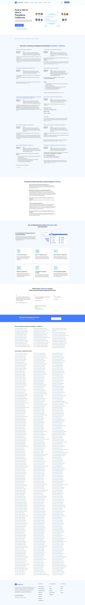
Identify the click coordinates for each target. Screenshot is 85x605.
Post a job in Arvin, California (56, 417)
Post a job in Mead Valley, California (58, 445)
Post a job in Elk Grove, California (20, 413)
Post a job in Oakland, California (20, 369)
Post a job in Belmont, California (57, 356)
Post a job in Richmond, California (20, 463)
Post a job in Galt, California (38, 568)
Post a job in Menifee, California (20, 493)
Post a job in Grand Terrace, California (58, 573)
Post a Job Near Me (41, 586)
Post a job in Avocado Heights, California (59, 506)
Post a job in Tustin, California (19, 529)
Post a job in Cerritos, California (39, 417)
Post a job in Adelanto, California (39, 506)
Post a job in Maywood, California (57, 354)
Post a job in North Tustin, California (58, 380)
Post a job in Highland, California (39, 389)
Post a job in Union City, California (20, 550)
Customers (45, 2)
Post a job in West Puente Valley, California (59, 395)
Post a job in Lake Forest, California (20, 511)
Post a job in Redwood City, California (21, 509)
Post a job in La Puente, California (39, 473)
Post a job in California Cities (23, 351)
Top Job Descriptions (41, 590)
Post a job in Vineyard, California (39, 562)
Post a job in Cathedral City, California (40, 392)
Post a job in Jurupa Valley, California (21, 464)
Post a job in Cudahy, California (57, 399)
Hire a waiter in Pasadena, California (21, 337)
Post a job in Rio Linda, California (57, 520)
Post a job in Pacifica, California (39, 476)
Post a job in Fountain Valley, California (40, 390)
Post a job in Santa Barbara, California (21, 399)
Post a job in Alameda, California (20, 533)
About (49, 2)
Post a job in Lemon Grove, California (58, 357)
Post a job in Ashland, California (57, 393)
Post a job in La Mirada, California (39, 437)
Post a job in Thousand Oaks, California (21, 395)
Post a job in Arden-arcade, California (21, 485)
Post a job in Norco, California (57, 363)
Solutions (36, 2)
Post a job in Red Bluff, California (57, 460)
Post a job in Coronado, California (57, 390)
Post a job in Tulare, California (19, 571)
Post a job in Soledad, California (57, 368)
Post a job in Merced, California (20, 428)
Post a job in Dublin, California (20, 574)
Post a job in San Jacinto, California (39, 422)
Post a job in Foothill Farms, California (40, 514)
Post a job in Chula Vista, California (20, 389)
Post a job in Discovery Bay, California (58, 500)
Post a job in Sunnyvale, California (20, 422)
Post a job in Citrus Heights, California (21, 506)
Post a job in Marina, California (57, 407)
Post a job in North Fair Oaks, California (58, 538)
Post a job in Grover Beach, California (58, 553)
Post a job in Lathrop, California (57, 381)
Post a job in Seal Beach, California (58, 387)
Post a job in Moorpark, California (39, 485)
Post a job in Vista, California (19, 482)
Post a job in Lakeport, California (57, 472)
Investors (61, 592)
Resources (40, 2)
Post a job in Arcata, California (38, 503)
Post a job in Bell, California (38, 493)
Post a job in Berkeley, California (20, 442)
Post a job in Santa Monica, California (21, 503)
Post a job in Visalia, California (20, 392)
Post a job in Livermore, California (20, 500)
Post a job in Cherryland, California (58, 493)
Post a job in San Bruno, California (39, 458)
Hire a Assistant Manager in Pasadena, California (23, 346)
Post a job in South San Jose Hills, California (59, 431)
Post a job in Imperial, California (57, 464)
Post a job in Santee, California (39, 381)
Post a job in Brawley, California (57, 365)
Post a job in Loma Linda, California (58, 383)
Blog (50, 586)
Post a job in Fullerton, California (20, 437)
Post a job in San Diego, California (20, 356)
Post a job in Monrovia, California (39, 487)
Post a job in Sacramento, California (21, 359)
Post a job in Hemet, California (20, 408)
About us (61, 586)
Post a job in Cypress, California (39, 428)
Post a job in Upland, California (20, 538)
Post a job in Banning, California (39, 529)
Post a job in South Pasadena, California (58, 372)
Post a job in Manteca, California (20, 478)
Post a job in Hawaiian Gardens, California (59, 541)
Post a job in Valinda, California (57, 374)
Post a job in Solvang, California (57, 491)
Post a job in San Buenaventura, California (21, 466)
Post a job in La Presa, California (39, 481)
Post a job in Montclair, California (39, 469)
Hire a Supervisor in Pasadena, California (40, 328)
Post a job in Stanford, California (57, 512)
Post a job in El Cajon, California (20, 479)
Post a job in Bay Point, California (57, 375)
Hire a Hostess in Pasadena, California (40, 331)
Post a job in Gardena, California (39, 375)
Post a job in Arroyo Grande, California (40, 398)
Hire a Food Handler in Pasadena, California (59, 328)
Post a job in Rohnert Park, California (39, 455)
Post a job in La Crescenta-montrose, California (60, 452)
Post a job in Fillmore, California (57, 503)
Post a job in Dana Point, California (39, 518)
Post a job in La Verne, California (39, 524)
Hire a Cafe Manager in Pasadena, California (41, 340)
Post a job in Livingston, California (57, 535)
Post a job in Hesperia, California (20, 490)
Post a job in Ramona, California (57, 437)
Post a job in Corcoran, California (57, 408)
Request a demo (56, 318)
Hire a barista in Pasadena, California (21, 328)
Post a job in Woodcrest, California (58, 476)
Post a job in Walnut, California (38, 553)
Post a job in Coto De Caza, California (58, 530)
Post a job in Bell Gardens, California (39, 461)
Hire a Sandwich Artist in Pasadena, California (59, 343)
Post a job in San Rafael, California (39, 380)
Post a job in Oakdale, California (57, 398)
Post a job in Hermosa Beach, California (58, 455)
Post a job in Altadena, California (39, 448)
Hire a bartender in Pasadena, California (21, 331)
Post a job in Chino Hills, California (20, 520)
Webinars (50, 590)
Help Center (51, 594)
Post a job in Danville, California (39, 451)
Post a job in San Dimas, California (39, 517)
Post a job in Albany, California (57, 448)
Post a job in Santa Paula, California (39, 542)
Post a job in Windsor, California (57, 353)
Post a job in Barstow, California (39, 538)
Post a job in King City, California (57, 508)
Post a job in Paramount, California (39, 401)
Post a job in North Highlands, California (40, 431)
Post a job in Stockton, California (20, 372)
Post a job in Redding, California (20, 443)
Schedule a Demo (19, 25)
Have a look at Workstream (41, 206)
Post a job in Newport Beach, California (21, 515)
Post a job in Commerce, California (58, 571)
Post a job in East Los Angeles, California (21, 446)
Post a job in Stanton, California (39, 479)
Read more (19, 62)
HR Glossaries (40, 592)
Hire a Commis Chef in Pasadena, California (41, 343)
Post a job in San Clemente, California (40, 354)
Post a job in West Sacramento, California (40, 404)
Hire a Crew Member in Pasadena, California (41, 346)
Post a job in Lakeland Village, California (58, 567)
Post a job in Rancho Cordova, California (21, 547)
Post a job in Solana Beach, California (58, 564)
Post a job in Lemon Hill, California (57, 542)
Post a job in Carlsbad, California (20, 454)
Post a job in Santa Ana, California (20, 381)
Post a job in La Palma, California (57, 521)
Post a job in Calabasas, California (57, 389)
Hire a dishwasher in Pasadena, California (21, 340)
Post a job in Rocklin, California (20, 562)
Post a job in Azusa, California (38, 416)
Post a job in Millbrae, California (57, 416)
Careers (61, 588)
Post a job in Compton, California (20, 491)
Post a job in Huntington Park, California (40, 384)
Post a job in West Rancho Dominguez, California (60, 402)
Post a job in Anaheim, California (20, 377)
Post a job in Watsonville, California (20, 535)
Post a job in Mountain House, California (58, 515)
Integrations (40, 596)
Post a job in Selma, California (38, 449)
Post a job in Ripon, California (57, 494)
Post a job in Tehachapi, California (57, 532)
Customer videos (52, 592)
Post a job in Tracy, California (19, 487)
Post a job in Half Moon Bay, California (58, 392)
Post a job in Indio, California (19, 371)
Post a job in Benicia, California (39, 564)
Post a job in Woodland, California (39, 369)
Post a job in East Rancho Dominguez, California (60, 484)
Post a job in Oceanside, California (20, 411)
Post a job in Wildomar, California (39, 482)
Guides (50, 588)
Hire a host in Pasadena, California (20, 334)
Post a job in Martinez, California (39, 478)
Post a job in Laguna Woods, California (58, 511)
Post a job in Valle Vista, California (57, 479)
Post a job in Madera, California (20, 518)
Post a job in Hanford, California (20, 496)
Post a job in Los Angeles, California (21, 353)
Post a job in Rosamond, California (57, 440)
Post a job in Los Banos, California (39, 467)
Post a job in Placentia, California (39, 410)
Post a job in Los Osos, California (57, 497)
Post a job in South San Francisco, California (22, 564)
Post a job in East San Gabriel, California (58, 505)
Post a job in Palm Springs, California (40, 434)
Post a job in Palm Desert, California (39, 405)
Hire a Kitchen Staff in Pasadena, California (59, 340)
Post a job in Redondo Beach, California (21, 568)
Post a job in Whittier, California (20, 514)
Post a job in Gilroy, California (19, 448)
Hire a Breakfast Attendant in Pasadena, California (42, 337)
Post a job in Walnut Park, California (58, 499)
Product (32, 2)
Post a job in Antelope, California (39, 442)
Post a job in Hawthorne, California (20, 508)
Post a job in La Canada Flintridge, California (59, 442)
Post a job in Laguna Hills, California (39, 530)
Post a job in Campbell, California (39, 463)
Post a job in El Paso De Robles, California (21, 556)
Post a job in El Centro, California (20, 460)
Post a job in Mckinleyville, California (58, 487)
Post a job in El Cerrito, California (57, 369)
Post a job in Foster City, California (39, 508)
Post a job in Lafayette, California (57, 362)
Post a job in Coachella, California (39, 445)
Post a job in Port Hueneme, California (58, 419)
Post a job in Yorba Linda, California (20, 565)
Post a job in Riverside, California (20, 357)
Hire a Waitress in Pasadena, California (58, 346)
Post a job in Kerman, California (57, 529)
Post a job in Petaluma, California (20, 567)
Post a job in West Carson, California (58, 411)
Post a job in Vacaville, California (20, 484)
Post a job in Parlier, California (57, 517)
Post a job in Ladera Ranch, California (40, 541)
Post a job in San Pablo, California (39, 533)
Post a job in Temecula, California (20, 455)
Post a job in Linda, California (57, 457)
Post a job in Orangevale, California (39, 499)
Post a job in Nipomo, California (57, 473)
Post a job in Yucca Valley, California (58, 377)
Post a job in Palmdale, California (20, 420)
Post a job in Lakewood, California (20, 530)
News (61, 590)
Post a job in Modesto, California (20, 375)
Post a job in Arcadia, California (39, 383)
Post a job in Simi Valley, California (20, 440)
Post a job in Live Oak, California (57, 475)
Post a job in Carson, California (20, 499)
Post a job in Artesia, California (57, 490)
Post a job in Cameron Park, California (58, 446)
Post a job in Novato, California (39, 387)
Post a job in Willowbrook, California (58, 414)
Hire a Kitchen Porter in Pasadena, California (59, 338)
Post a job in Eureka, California (38, 452)
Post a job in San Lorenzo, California (58, 371)
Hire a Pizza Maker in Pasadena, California (59, 341)
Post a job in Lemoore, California (57, 359)
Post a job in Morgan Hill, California (39, 443)
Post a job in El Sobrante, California (58, 544)
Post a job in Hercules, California (57, 366)
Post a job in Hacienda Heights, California (40, 393)
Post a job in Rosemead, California (39, 399)
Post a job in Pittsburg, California (20, 553)
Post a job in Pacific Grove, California (58, 523)
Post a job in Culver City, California (39, 475)
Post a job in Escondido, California (20, 425)
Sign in (62, 2)
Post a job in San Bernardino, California (21, 393)
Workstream (45, 193)
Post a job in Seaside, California (20, 451)
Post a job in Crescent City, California (58, 481)
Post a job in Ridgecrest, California (39, 521)
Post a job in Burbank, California (20, 481)
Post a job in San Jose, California (20, 360)
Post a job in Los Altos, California (39, 550)
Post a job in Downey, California (20, 461)
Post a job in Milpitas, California (20, 517)
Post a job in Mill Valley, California (57, 539)
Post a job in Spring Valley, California (39, 527)
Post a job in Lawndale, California (39, 523)
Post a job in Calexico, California (39, 472)
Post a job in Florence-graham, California (40, 357)
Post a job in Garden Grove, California (21, 416)
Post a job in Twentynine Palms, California (59, 556)
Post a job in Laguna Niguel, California (21, 570)
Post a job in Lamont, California (57, 527)
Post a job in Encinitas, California (39, 362)
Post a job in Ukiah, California (38, 556)
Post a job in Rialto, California (19, 476)
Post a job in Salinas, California (20, 404)
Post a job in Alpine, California (57, 526)
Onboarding (40, 594)
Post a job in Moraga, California (57, 466)
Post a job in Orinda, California (57, 443)
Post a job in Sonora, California (39, 567)
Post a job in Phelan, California (57, 518)
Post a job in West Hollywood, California (40, 484)
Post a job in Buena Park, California (20, 524)
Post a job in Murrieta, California (20, 366)
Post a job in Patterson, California (57, 404)
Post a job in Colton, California (38, 396)
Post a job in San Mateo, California (20, 473)
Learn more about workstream (21, 28)
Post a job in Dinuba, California (57, 384)
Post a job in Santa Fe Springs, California (58, 469)
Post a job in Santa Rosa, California (20, 383)
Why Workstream (26, 2)
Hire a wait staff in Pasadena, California (58, 347)
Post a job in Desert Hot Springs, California (41, 454)
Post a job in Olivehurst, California (57, 562)
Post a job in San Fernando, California (58, 386)
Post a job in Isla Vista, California (39, 571)
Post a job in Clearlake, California (57, 502)
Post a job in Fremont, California (20, 390)
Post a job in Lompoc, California (39, 407)
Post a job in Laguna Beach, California (58, 405)
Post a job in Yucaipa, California (39, 402)
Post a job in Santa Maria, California (20, 434)
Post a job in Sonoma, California (39, 509)
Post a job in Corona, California (20, 417)
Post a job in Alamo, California (57, 524)
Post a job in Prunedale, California (57, 451)
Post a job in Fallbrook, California (39, 520)
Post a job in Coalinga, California (57, 496)
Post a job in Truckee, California (57, 574)
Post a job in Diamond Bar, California (39, 386)
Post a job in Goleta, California (38, 535)
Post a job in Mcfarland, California (57, 514)
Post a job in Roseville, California (20, 431)
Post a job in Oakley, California (39, 460)
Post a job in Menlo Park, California (39, 502)
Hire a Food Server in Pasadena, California (59, 334)
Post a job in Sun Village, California (58, 550)
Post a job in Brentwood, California (39, 356)
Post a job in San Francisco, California (21, 354)
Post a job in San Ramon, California (20, 544)
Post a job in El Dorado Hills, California (40, 446)
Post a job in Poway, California (38, 420)
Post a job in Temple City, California (39, 491)
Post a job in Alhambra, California (20, 521)
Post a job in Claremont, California (39, 488)
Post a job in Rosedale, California (57, 482)
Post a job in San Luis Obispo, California (40, 363)
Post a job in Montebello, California (39, 366)
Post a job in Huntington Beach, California (22, 402)
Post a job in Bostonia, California (57, 470)
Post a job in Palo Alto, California (20, 573)
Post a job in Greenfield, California (57, 467)
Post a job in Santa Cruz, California (20, 410)
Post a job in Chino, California (19, 494)
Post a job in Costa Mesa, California (20, 458)
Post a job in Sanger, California (39, 570)
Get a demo (67, 2)
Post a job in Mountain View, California (21, 523)
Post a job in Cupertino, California (39, 377)
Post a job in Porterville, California (20, 536)
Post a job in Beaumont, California (39, 411)
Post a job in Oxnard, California (20, 374)
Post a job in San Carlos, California (39, 547)
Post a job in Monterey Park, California (40, 374)
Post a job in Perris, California (19, 532)
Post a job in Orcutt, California (38, 539)
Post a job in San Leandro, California (21, 505)
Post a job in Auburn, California (39, 494)
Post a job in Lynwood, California (20, 559)
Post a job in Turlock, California (20, 469)
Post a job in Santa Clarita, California (21, 384)
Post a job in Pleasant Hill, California (39, 497)
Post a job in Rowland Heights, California (40, 414)
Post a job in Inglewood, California (20, 467)
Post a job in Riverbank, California (57, 378)
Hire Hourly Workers (41, 588)
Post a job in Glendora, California (39, 408)
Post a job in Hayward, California (20, 419)
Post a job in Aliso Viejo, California (39, 413)
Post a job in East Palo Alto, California (40, 559)
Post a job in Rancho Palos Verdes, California (41, 466)
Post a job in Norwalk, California (20, 475)
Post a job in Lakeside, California (57, 410)
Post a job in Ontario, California (20, 405)
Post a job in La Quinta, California (39, 464)
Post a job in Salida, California (57, 536)
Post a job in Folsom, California (20, 527)
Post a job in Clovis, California (20, 457)
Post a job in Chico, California (20, 449)
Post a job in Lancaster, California (20, 380)
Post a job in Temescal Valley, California (58, 360)
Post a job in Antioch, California (20, 386)
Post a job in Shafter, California (57, 422)
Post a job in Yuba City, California (20, 445)
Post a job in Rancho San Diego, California (59, 425)
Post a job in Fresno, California (20, 362)
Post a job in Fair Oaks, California (39, 532)
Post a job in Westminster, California (21, 502)
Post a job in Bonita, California (57, 559)
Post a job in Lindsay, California (57, 485)
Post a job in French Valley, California (40, 511)
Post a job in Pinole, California (57, 458)
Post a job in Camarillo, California (20, 541)
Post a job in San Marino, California (57, 568)
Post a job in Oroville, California (39, 419)
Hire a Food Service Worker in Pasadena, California (60, 335)
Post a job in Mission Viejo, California (21, 363)
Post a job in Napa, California (19, 512)
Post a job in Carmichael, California (39, 353)
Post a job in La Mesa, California (39, 378)
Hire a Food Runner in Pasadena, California (59, 332)
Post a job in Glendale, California (20, 401)
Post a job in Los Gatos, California (39, 544)
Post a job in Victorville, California (20, 378)
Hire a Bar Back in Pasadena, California (40, 334)
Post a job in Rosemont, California (57, 396)
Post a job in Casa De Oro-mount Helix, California (60, 449)
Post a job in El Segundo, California (58, 488)
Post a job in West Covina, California (21, 472)
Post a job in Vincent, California (57, 478)
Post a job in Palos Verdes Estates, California (59, 565)
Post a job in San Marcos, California (20, 488)
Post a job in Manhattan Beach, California (40, 496)
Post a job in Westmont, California (39, 515)
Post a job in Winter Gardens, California (58, 401)
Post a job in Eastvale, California (39, 359)
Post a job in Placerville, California (39, 526)
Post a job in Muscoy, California (57, 547)
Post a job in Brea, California (38, 457)
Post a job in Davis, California (19, 539)
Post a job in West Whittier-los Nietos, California (41, 574)
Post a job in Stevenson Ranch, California (59, 454)
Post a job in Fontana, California (20, 396)
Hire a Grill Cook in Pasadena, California (58, 337)
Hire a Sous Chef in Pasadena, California (58, 344)
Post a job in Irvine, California (19, 387)
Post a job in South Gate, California (20, 497)
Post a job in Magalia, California (57, 570)
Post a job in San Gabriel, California (39, 470)
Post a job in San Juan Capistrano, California (41, 490)
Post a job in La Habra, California (39, 371)
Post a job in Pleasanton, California (20, 526)
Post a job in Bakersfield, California (20, 365)
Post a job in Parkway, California (57, 509)
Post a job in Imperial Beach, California (40, 573)
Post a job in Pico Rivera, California (39, 365)
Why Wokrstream (41, 600)
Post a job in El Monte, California (20, 452)
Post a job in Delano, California (39, 395)
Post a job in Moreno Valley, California (21, 398)
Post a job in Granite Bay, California (58, 413)
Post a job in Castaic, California (57, 461)
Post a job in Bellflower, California (20, 542)
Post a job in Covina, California (39, 440)
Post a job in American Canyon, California (59, 434)
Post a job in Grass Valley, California (39, 505)
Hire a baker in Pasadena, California (20, 343)
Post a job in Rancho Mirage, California (58, 463)
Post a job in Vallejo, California (20, 414)
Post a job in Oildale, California (39, 500)
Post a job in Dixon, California (57, 428)
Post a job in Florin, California (38, 425)
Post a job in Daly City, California (20, 470)
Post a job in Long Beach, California (21, 368)
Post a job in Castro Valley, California (40, 360)
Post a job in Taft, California (56, 533)
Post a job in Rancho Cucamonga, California (22, 407)
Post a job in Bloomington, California (58, 420)
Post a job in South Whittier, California (40, 372)
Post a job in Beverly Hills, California (39, 512)
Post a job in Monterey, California (39, 565)
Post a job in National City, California (39, 368)
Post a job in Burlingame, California (39, 536)
